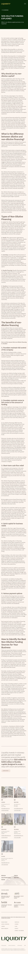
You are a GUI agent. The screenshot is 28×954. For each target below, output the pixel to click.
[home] (5, 4)
